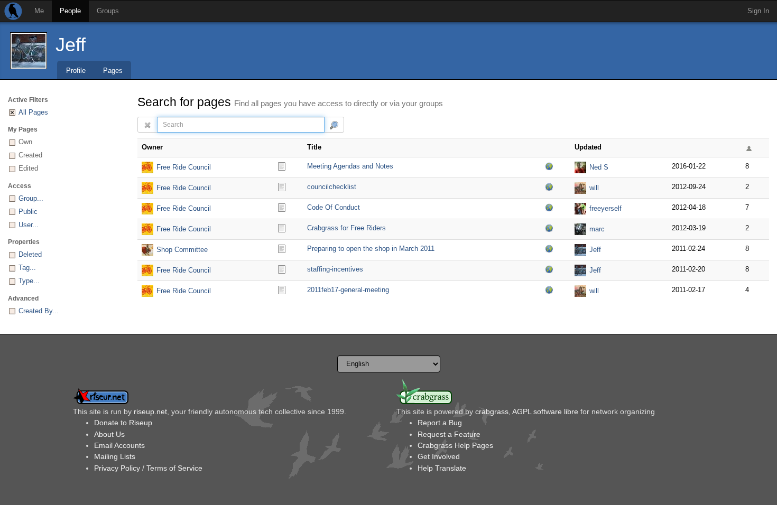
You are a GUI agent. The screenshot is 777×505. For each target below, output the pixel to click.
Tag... (27, 268)
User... (28, 225)
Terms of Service (174, 468)
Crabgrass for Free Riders (346, 228)
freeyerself (605, 208)
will (594, 188)
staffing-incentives (335, 269)
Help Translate (442, 468)
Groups (108, 11)
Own (25, 142)
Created (30, 155)
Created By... (38, 311)
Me (39, 11)
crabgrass (491, 411)
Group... (30, 198)
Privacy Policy (117, 468)
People (70, 11)
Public (28, 212)
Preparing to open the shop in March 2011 (370, 249)
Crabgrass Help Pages (455, 445)
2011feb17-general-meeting (348, 290)
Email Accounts (119, 445)
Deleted (30, 254)
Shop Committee (182, 250)
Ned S (598, 167)
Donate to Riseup (123, 422)
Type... (29, 281)
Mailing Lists (114, 456)
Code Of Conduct (333, 207)
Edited (28, 168)
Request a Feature (449, 434)
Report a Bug (440, 422)
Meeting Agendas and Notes (350, 166)
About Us (109, 434)
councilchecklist (331, 187)
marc (597, 229)
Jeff (71, 44)
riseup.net (150, 411)
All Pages (33, 112)
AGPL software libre (545, 411)
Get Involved (439, 456)
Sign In (758, 11)
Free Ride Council (183, 167)
